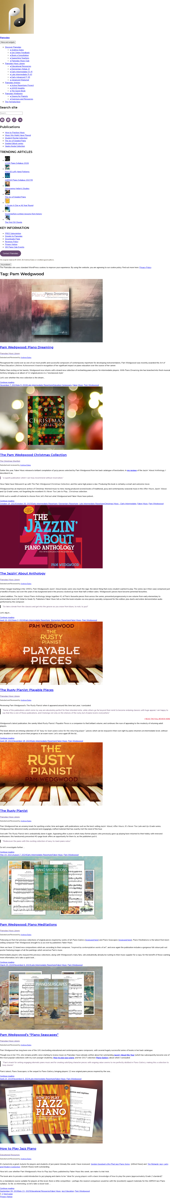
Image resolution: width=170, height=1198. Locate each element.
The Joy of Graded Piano (15, 140)
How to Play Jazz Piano (18, 1148)
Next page (8, 1194)
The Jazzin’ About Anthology (22, 573)
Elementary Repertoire (68, 503)
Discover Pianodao (13, 47)
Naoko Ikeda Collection (15, 146)
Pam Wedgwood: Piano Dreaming (26, 347)
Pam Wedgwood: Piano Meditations (28, 924)
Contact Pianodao (10, 253)
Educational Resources (40, 1191)
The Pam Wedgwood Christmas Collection (33, 455)
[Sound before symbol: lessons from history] (7, 211)
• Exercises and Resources (21, 99)
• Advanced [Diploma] (19, 80)
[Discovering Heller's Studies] (7, 185)
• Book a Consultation (19, 55)
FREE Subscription (13, 233)
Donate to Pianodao (13, 236)
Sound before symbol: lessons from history (23, 213)
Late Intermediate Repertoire (40, 385)
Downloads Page (12, 239)
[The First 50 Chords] (7, 219)
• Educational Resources (20, 66)
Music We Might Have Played (18, 135)
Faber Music (78, 385)
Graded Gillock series (14, 143)
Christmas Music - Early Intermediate (120, 503)
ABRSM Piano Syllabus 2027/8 (19, 180)
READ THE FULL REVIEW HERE (157, 719)
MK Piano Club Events (14, 247)
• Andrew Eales (17, 50)
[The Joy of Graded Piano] (7, 194)
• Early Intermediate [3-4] (21, 71)
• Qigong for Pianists (19, 96)
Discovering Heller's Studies (17, 188)
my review (132, 470)
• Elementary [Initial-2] (20, 69)
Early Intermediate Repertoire (45, 503)
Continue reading (7, 382)
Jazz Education (68, 1191)
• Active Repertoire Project (22, 85)
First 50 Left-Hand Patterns (17, 171)
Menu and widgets (8, 42)
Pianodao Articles (12, 82)
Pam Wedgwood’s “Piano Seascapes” (29, 1035)
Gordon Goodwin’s (110, 1164)
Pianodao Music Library (15, 63)
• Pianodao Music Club (19, 60)
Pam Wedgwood (91, 385)
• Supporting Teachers (19, 58)
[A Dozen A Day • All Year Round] (7, 202)
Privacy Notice (11, 244)
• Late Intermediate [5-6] (21, 74)
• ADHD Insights (17, 88)
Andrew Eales (26, 357)
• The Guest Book (18, 90)
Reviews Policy (11, 241)
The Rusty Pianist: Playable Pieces (27, 690)
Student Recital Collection (16, 138)
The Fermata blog (12, 101)
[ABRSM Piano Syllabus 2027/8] (7, 177)
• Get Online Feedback (20, 52)
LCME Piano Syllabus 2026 (17, 163)
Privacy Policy (145, 267)
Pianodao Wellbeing (14, 93)
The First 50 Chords (13, 222)
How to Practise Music (15, 132)
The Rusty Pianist (14, 810)
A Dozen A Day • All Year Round (19, 205)
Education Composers (62, 385)
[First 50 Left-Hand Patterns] (7, 169)
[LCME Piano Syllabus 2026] (7, 160)
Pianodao (5, 37)
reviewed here (92, 940)
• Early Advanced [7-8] (20, 77)
